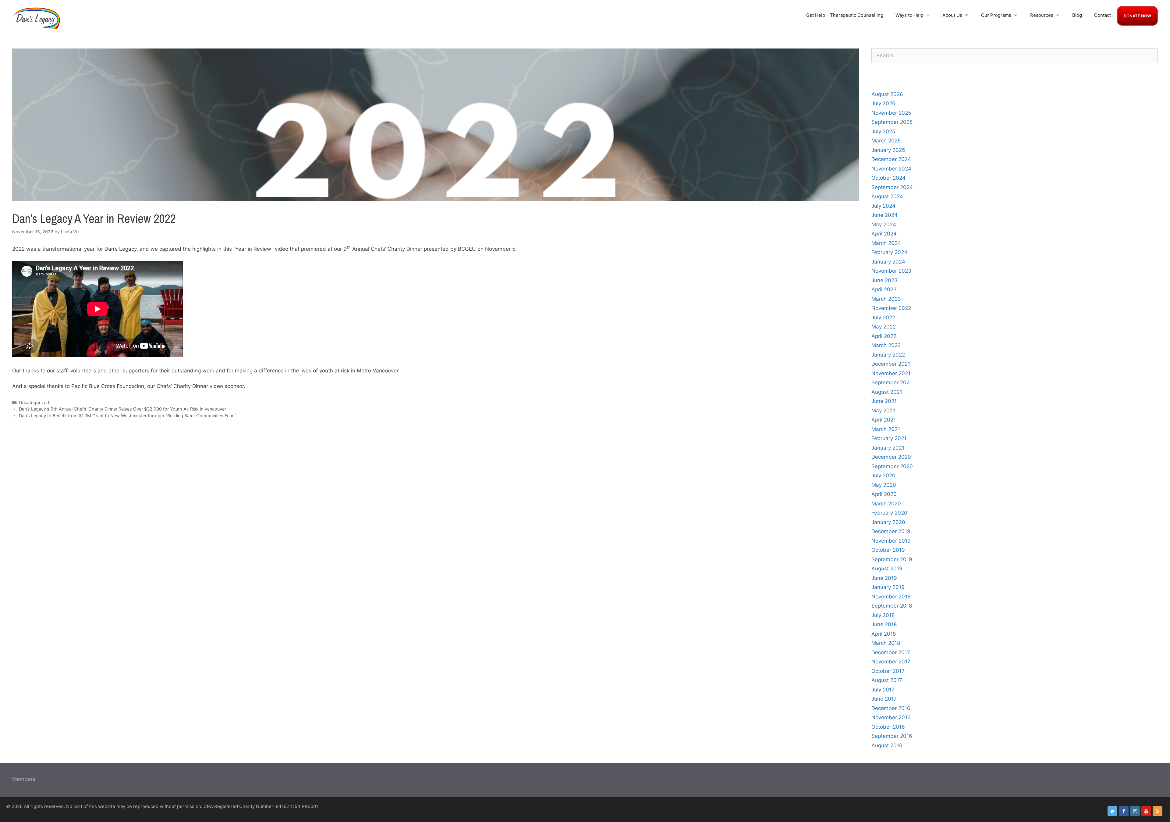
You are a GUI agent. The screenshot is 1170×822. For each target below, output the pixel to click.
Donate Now (1137, 15)
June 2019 (884, 578)
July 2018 (883, 615)
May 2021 (883, 410)
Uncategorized (34, 402)
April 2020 (884, 494)
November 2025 (891, 113)
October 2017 (888, 671)
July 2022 (883, 317)
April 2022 (883, 336)
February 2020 (889, 513)
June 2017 (884, 699)
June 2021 (884, 401)
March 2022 (886, 345)
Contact (1102, 15)
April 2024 (884, 234)
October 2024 (888, 178)
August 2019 (886, 568)
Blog (1077, 15)
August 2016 (886, 745)
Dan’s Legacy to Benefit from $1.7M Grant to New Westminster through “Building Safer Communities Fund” (127, 415)
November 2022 (891, 308)
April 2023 (884, 289)
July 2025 (883, 131)
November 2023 (891, 271)
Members (23, 779)
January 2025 (888, 150)
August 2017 (886, 680)
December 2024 (891, 159)
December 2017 (890, 652)
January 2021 (887, 448)
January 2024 (888, 262)
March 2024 (886, 243)
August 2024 (887, 196)
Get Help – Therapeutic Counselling (844, 15)
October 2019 (888, 550)
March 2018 (885, 643)
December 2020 (891, 457)
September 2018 (891, 606)
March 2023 (886, 299)
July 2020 (883, 475)
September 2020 (892, 466)
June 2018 (884, 624)
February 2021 (888, 438)
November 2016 (891, 717)
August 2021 (886, 392)
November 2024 (891, 169)
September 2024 (892, 187)
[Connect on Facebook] (1124, 811)
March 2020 (886, 504)
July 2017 (883, 690)
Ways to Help (909, 15)
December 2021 (890, 364)
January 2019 (888, 587)
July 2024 (883, 206)
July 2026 (883, 103)
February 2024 (889, 252)
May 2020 (883, 485)
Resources (1041, 15)
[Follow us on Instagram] (1135, 811)
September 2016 (891, 736)
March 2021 (885, 429)
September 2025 (892, 122)
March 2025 (886, 141)
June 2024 (884, 215)
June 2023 (884, 280)
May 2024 (883, 224)
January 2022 (888, 355)
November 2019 (891, 541)
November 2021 (890, 373)
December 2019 (890, 531)
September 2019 (891, 559)
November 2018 (890, 597)
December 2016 (890, 708)
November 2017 (890, 662)
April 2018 (883, 634)
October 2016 (888, 727)
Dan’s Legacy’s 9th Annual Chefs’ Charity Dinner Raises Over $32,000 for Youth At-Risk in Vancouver (122, 408)
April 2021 (883, 420)
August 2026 (887, 94)
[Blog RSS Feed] (1157, 811)
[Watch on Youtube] (1146, 811)
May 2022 (883, 327)
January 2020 (888, 522)
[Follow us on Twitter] (1112, 811)
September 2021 (891, 382)
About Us (952, 15)
